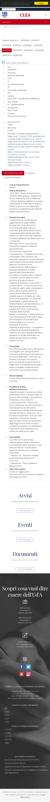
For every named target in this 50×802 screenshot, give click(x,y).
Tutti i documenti (25, 569)
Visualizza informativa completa (21, 4)
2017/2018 (6, 45)
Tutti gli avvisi (25, 511)
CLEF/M (8, 739)
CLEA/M (8, 729)
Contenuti (30, 173)
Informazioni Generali (13, 173)
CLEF (7, 718)
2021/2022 (6, 50)
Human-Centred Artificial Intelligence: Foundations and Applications (26, 771)
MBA (7, 743)
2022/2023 (17, 50)
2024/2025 (39, 50)
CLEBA (8, 733)
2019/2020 (27, 45)
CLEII (7, 722)
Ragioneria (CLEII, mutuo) (19, 162)
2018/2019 (17, 45)
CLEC (7, 715)
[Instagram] (28, 674)
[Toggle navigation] (46, 9)
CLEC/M (8, 736)
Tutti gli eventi (25, 540)
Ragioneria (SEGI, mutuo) (19, 165)
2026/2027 (17, 55)
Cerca (18, 9)
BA (6, 708)
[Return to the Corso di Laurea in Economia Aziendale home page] (24, 15)
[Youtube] (22, 674)
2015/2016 (25, 40)
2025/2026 (7, 55)
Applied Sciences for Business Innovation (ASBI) (25, 766)
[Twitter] (28, 667)
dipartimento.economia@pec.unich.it (27, 698)
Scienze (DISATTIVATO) (15, 763)
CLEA (5, 27)
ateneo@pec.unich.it (27, 644)
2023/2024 (28, 50)
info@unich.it (27, 642)
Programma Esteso (12, 177)
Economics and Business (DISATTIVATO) (22, 760)
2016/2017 (35, 40)
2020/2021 (38, 45)
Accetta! (41, 3)
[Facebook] (22, 667)
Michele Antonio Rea (17, 116)
